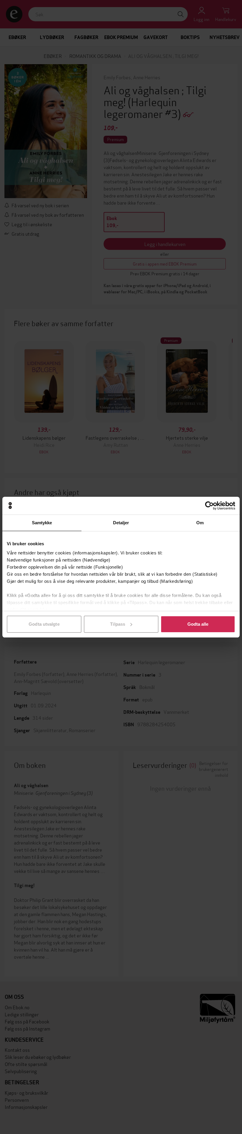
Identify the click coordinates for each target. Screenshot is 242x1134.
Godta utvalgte (44, 624)
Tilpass (117, 624)
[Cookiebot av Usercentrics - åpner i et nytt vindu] (209, 505)
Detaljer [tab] (121, 522)
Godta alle (198, 624)
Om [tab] (200, 522)
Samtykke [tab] (42, 522)
